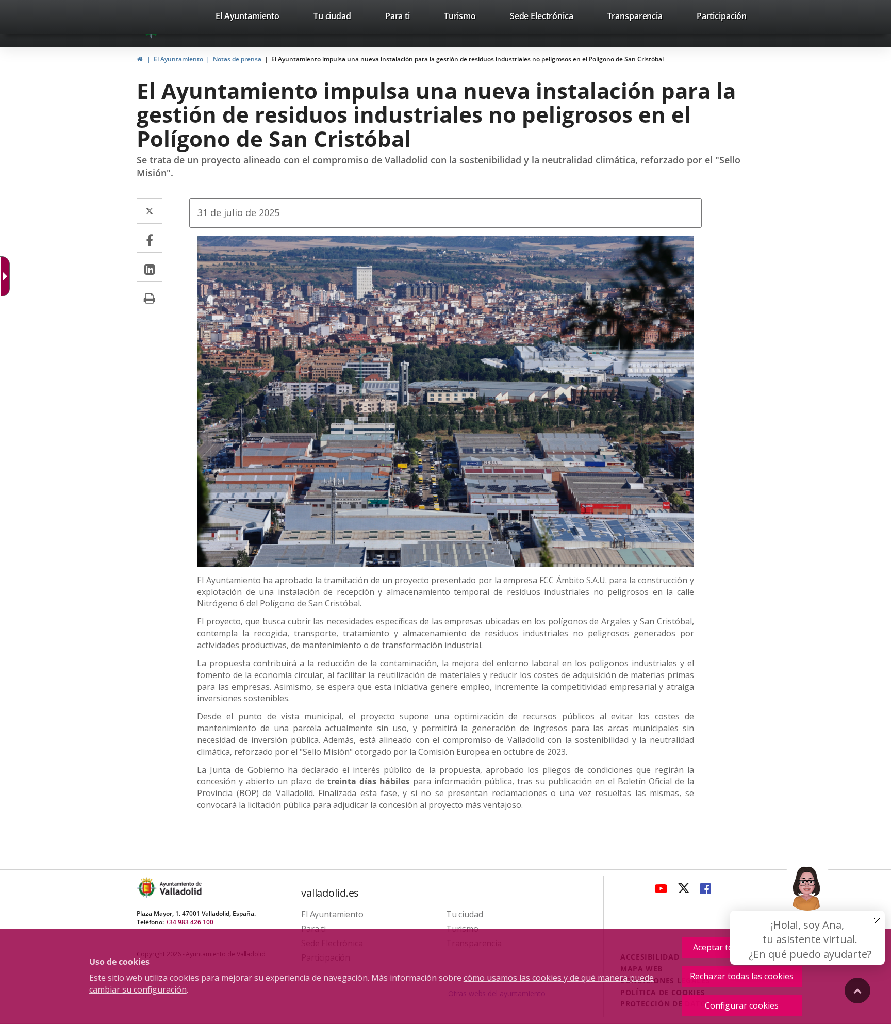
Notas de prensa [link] (237, 59)
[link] (247, 18)
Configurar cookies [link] (742, 1005)
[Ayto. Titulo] (180, 887)
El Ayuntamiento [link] (178, 59)
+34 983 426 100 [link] (189, 922)
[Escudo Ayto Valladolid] (147, 887)
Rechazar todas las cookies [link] (742, 976)
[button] (807, 911)
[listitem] (247, 18)
